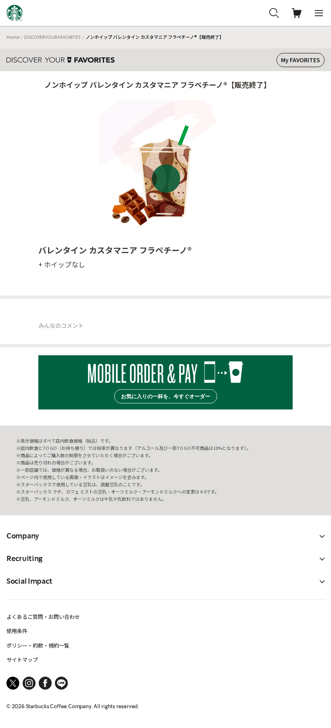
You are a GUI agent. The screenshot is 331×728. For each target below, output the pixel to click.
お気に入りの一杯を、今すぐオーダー (165, 396)
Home (12, 37)
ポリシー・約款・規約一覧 (37, 645)
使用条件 (16, 631)
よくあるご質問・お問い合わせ (43, 616)
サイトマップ (22, 659)
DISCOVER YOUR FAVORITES (52, 37)
